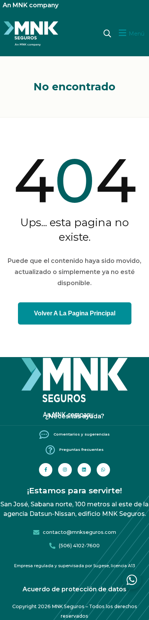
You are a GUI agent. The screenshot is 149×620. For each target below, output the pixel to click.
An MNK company (30, 5)
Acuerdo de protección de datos (74, 589)
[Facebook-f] (45, 469)
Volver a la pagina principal (74, 313)
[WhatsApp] (131, 579)
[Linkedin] (84, 469)
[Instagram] (64, 469)
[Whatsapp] (103, 469)
